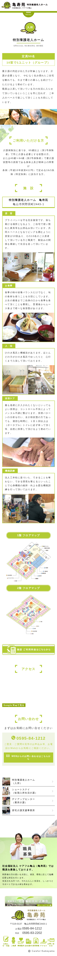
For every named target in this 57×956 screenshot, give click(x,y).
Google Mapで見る (13, 705)
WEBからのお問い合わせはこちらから (31, 757)
